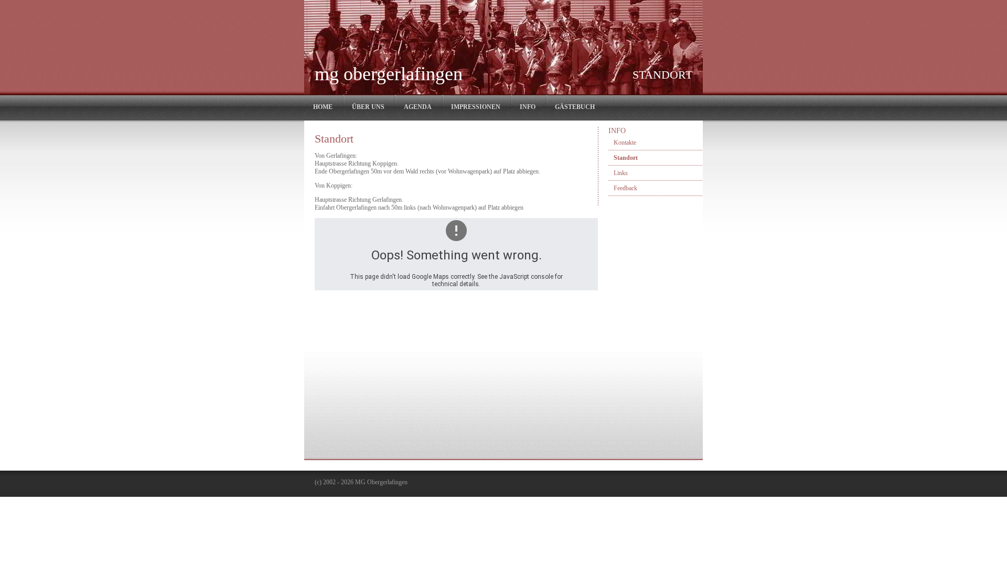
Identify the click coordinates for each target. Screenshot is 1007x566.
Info (527, 107)
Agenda (418, 107)
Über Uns (368, 107)
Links (621, 173)
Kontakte (625, 142)
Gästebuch (575, 107)
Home (323, 107)
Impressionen (475, 107)
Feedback (625, 188)
